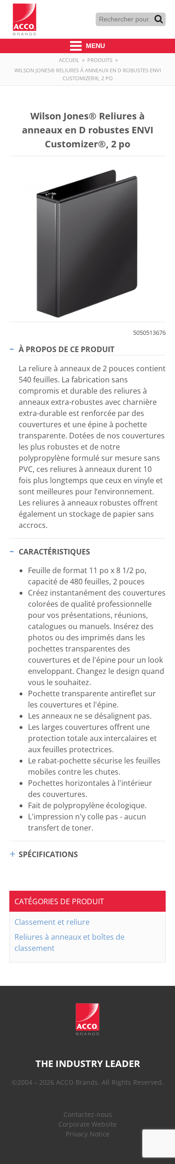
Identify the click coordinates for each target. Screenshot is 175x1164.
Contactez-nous (87, 1114)
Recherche (158, 19)
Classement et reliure (52, 922)
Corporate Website (87, 1124)
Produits (99, 59)
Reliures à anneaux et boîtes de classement (69, 942)
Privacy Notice (88, 1133)
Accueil (69, 59)
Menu (94, 45)
